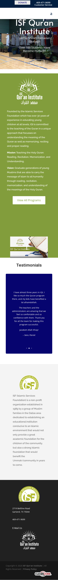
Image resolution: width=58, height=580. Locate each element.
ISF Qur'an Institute (34, 26)
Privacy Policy (30, 569)
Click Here (34, 63)
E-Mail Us (17, 528)
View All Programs (29, 200)
